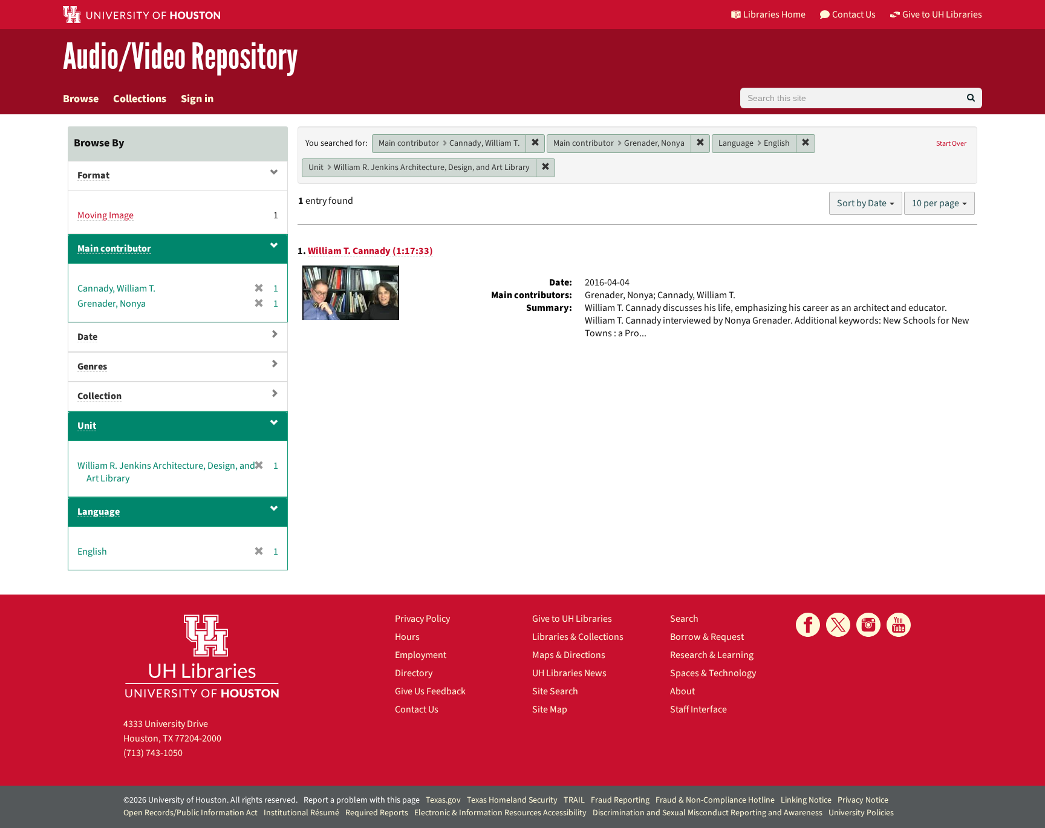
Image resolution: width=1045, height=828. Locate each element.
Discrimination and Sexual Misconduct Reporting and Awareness (707, 813)
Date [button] (87, 337)
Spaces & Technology (713, 673)
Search (684, 618)
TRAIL (574, 800)
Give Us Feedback (430, 691)
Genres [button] (92, 366)
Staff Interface (698, 709)
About (682, 691)
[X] (838, 625)
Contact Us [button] (854, 14)
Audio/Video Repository (180, 57)
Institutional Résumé (301, 813)
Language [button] (98, 511)
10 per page (936, 203)
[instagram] (868, 625)
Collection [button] (99, 396)
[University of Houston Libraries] (202, 656)
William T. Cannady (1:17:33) (370, 251)
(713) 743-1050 (153, 753)
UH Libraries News (569, 673)
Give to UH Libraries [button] (942, 14)
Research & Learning (712, 655)
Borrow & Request (707, 637)
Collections (139, 98)
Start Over (951, 144)
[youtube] (899, 625)
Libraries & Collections (577, 637)
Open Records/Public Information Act (190, 813)
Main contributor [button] (114, 248)
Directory (413, 673)
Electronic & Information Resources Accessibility (500, 813)
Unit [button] (86, 425)
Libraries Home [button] (774, 14)
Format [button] (93, 175)
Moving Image (105, 215)
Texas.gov (443, 800)
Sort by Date (862, 203)
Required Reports (376, 813)
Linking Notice (806, 800)
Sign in (197, 98)
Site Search (555, 691)
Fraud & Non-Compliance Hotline (715, 800)
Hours (407, 637)
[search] (971, 98)
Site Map (549, 709)
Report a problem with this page (362, 800)
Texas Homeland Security (512, 800)
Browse (81, 98)
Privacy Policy (422, 618)
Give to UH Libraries (572, 618)
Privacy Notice (863, 800)
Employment (420, 655)
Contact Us (416, 709)
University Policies (861, 813)
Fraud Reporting (620, 800)
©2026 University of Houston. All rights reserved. (210, 800)
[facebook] (808, 625)
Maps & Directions (568, 655)
